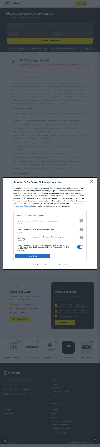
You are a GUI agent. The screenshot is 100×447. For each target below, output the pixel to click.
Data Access (50, 265)
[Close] (92, 182)
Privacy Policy (64, 265)
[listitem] (50, 215)
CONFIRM (32, 256)
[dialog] (50, 223)
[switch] (80, 220)
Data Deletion (36, 265)
